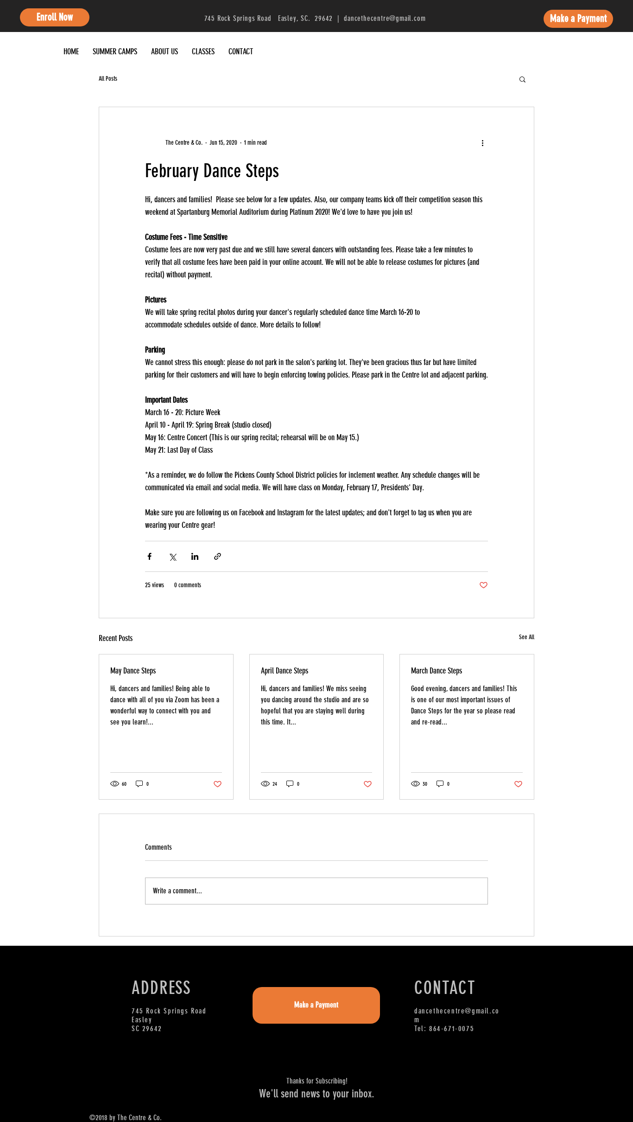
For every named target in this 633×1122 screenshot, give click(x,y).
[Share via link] (217, 556)
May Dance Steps (133, 671)
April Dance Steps (284, 671)
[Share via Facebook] (149, 556)
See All (526, 637)
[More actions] (482, 142)
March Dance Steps (436, 671)
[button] (522, 79)
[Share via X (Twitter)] (172, 556)
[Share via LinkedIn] (194, 556)
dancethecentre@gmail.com (384, 18)
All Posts (108, 79)
